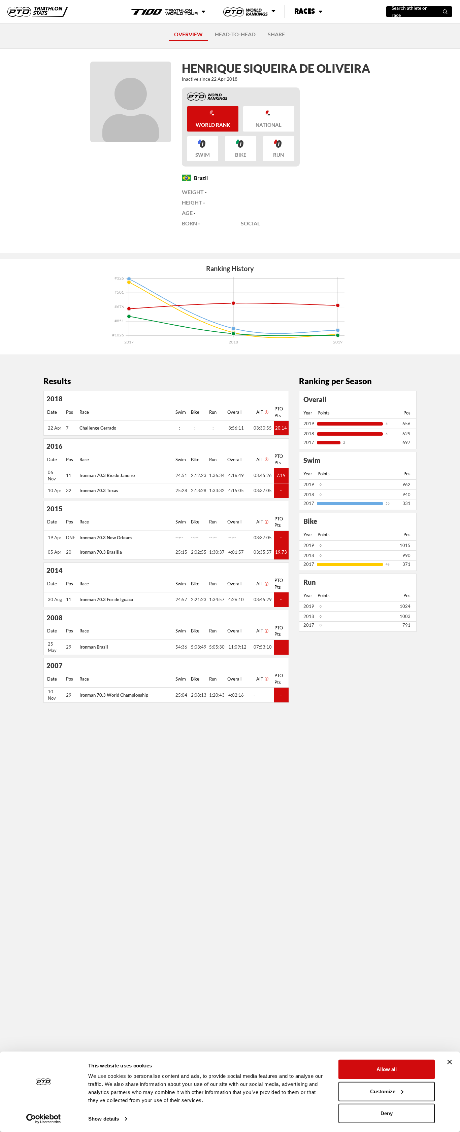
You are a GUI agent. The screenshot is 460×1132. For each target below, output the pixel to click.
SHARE (276, 34)
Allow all (386, 1069)
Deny (387, 1113)
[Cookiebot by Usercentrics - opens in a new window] (43, 1119)
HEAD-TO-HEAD (235, 34)
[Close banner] (449, 1062)
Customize (382, 1091)
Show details (103, 1119)
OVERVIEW (188, 34)
